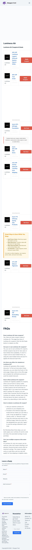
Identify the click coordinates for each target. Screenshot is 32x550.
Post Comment (7, 503)
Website (5, 479)
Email (5, 474)
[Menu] (29, 3)
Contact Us (28, 518)
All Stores (27, 528)
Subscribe (17, 532)
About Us (27, 516)
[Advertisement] (16, 22)
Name (5, 469)
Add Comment (7, 484)
